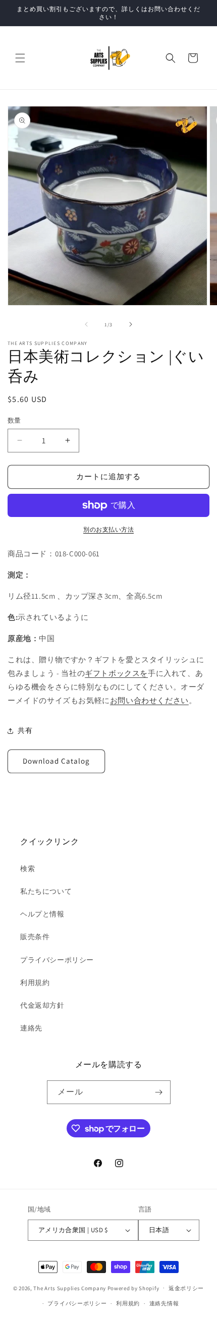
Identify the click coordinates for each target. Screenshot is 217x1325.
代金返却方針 (42, 1005)
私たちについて (46, 891)
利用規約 (34, 982)
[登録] (159, 1092)
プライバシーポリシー (57, 959)
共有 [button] (25, 730)
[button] (20, 58)
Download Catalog (56, 761)
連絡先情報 (164, 1303)
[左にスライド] (86, 324)
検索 (27, 868)
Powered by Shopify (133, 1287)
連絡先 (31, 1027)
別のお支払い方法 (108, 529)
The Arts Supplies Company (69, 1287)
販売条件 (34, 936)
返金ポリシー (186, 1288)
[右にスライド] (131, 324)
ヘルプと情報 (42, 913)
